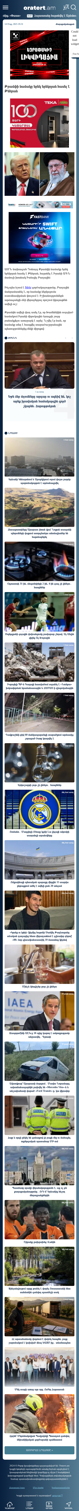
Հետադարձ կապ (17, 1487)
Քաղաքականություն (65, 24)
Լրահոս (29, 1508)
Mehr (28, 287)
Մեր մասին (38, 1487)
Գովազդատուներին (61, 1487)
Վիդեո (49, 1508)
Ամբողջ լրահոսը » (39, 1450)
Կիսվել (69, 1508)
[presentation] (65, 338)
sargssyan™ (57, 1495)
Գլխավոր (10, 1508)
